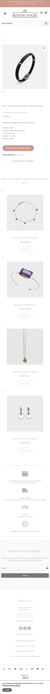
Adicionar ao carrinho (23, 161)
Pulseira (15, 106)
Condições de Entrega (25, 651)
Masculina (23, 106)
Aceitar (7, 690)
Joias (9, 106)
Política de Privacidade (25, 641)
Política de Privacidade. (11, 685)
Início (4, 106)
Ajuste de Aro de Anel (25, 646)
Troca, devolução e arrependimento (25, 656)
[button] (5, 13)
